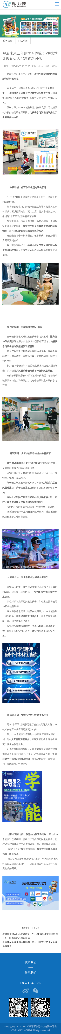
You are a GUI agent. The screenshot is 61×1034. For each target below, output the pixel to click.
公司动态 (7, 40)
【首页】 (25, 928)
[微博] (25, 990)
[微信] (35, 990)
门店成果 (22, 40)
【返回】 (35, 928)
